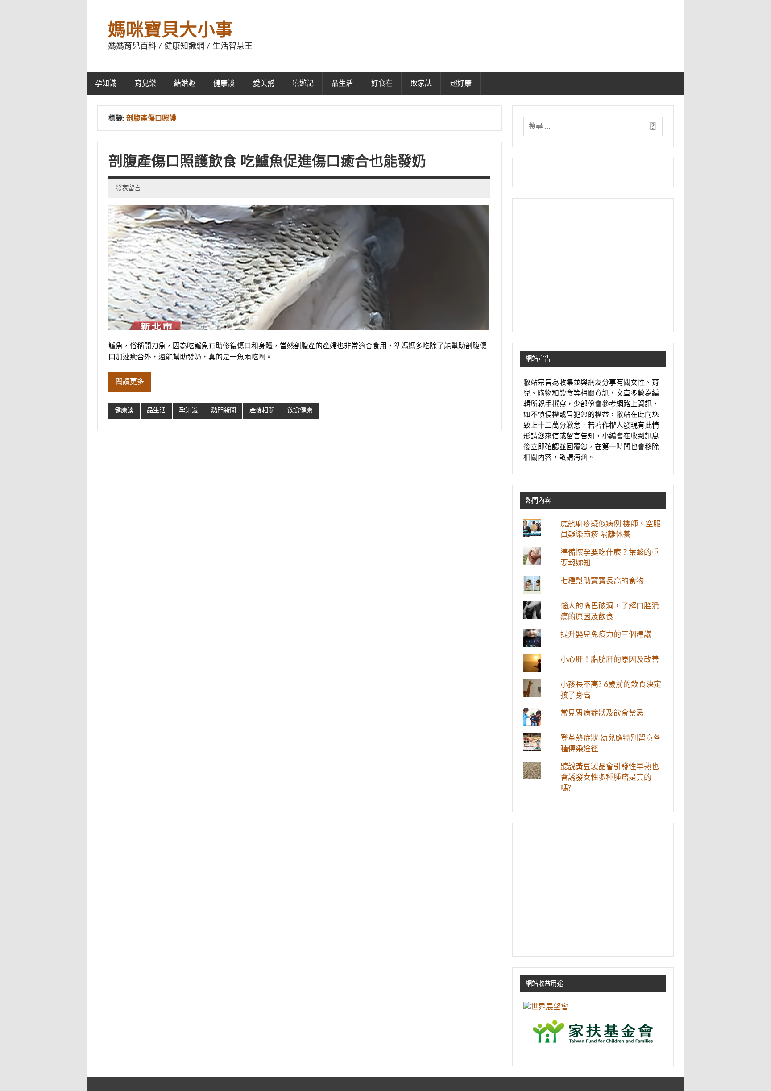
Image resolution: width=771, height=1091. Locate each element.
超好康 (461, 83)
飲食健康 (299, 410)
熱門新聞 (223, 410)
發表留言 (128, 188)
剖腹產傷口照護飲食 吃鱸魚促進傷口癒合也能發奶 (267, 161)
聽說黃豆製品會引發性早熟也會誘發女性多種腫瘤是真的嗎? (609, 777)
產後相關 (261, 410)
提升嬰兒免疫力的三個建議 (605, 634)
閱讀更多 (130, 381)
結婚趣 (184, 83)
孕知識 (105, 83)
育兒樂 (145, 83)
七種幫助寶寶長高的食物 (602, 581)
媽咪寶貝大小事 (170, 30)
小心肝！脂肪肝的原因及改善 (609, 659)
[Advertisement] (593, 265)
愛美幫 (263, 83)
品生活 (342, 83)
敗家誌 (421, 83)
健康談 (224, 83)
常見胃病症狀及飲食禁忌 (602, 713)
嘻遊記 (303, 83)
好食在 (382, 83)
